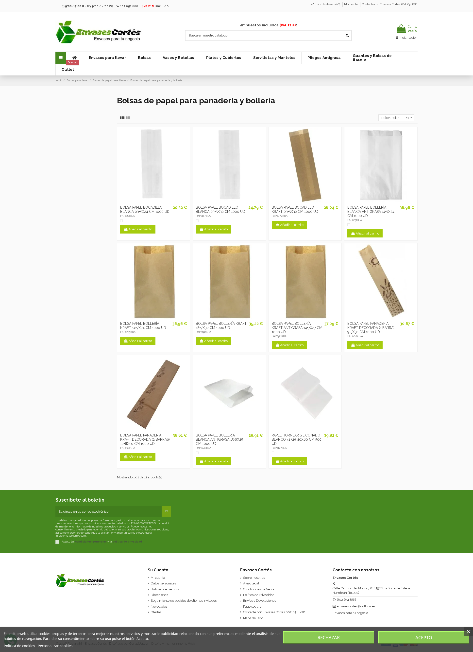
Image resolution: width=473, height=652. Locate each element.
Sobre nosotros (254, 578)
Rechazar (329, 637)
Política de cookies (19, 645)
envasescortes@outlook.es (356, 606)
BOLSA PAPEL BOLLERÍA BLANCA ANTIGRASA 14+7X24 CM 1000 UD (370, 211)
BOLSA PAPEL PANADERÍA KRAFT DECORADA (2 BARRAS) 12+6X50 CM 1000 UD (145, 439)
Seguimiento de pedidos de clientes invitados (184, 600)
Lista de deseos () (327, 4)
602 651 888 (128, 6)
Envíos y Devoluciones (259, 600)
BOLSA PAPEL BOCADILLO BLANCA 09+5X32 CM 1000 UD (220, 209)
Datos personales (163, 583)
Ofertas (156, 612)
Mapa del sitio (253, 618)
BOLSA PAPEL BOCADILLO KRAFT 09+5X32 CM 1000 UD (295, 209)
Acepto (423, 637)
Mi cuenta (351, 4)
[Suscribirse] (166, 511)
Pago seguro (252, 606)
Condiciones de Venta (258, 589)
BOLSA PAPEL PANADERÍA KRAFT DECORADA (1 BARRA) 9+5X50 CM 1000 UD (370, 328)
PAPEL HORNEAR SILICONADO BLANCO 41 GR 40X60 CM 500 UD (296, 439)
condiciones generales (91, 541)
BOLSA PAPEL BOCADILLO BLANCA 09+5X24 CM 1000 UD (144, 209)
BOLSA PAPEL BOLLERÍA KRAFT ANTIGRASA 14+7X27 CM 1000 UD (297, 328)
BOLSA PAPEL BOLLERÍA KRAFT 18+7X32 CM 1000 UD (221, 326)
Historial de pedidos (165, 589)
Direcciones (159, 595)
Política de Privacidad (258, 595)
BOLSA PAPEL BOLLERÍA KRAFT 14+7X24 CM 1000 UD (143, 326)
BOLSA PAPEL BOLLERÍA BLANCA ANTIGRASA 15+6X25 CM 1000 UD (219, 439)
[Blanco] (121, 220)
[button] (107, 58)
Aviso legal (251, 583)
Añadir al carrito (140, 229)
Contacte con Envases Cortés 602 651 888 (390, 4)
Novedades (159, 606)
